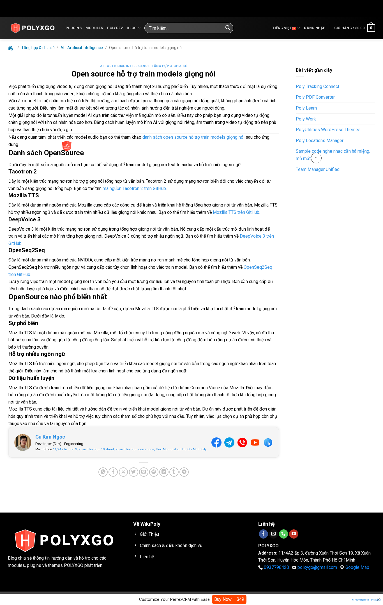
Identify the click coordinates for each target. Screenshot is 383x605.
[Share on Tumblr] (174, 472)
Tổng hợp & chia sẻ (169, 66)
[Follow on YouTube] (293, 534)
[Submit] (227, 28)
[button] (315, 28)
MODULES (94, 28)
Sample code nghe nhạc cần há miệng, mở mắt (333, 155)
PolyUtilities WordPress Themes (328, 129)
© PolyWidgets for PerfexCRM (366, 600)
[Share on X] (123, 472)
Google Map (357, 567)
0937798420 (276, 567)
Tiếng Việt (282, 28)
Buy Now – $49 (229, 599)
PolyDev (115, 28)
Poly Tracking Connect (317, 86)
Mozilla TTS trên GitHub (236, 212)
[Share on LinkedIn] (164, 472)
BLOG (132, 28)
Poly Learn (306, 108)
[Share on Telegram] (184, 472)
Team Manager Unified (318, 169)
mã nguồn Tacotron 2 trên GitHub (134, 188)
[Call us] (283, 534)
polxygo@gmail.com (317, 567)
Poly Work (306, 119)
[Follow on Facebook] (263, 534)
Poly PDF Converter (315, 97)
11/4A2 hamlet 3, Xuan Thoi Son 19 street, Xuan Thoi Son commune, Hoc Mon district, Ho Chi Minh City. (130, 449)
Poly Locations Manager (319, 140)
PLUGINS (74, 28)
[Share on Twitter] (133, 472)
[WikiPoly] (32, 28)
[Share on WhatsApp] (103, 472)
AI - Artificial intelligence (125, 66)
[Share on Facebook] (113, 472)
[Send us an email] (273, 534)
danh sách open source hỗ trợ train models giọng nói (193, 137)
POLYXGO (73, 565)
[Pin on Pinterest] (153, 472)
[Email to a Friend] (143, 472)
